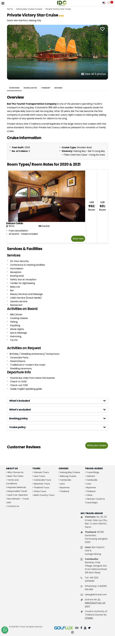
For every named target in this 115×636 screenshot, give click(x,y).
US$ (91, 206)
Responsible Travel (17, 491)
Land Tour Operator (17, 495)
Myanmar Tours (42, 483)
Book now (78, 238)
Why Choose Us (15, 472)
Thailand (64, 491)
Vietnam (90, 476)
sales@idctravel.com (96, 594)
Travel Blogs (92, 472)
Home (10, 9)
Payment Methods (16, 487)
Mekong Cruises (68, 476)
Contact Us (13, 506)
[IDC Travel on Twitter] (89, 628)
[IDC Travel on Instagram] (72, 632)
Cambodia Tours (42, 480)
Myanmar (65, 487)
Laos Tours (39, 476)
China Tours (40, 491)
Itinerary (45, 88)
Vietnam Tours (41, 472)
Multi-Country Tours (44, 495)
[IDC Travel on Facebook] (81, 628)
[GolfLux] (63, 628)
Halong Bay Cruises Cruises (29, 9)
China (89, 495)
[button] (57, 400)
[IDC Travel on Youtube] (85, 628)
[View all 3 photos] (57, 52)
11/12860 (89, 618)
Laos (62, 483)
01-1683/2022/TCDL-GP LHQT (95, 603)
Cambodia (65, 480)
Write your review (96, 445)
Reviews (58, 88)
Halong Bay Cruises (70, 472)
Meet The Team (15, 476)
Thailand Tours (41, 487)
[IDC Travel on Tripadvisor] (77, 628)
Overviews (14, 88)
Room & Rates (30, 88)
